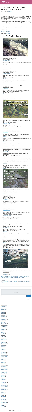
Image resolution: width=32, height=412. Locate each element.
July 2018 (2, 375)
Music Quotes (5, 127)
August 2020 (3, 345)
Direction (4, 136)
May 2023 (3, 312)
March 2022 (3, 322)
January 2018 (3, 383)
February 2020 (3, 352)
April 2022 (3, 320)
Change (4, 168)
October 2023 (3, 306)
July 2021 (2, 330)
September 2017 (4, 389)
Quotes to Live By (6, 272)
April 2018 (3, 379)
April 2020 (3, 349)
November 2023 (4, 305)
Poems (9, 276)
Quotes (5, 274)
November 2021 (4, 325)
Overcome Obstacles (6, 210)
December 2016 (4, 402)
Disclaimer (7, 277)
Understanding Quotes (7, 215)
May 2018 (2, 378)
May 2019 (3, 362)
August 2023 (3, 309)
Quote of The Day (22, 276)
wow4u (3, 1)
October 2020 (3, 342)
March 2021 (3, 336)
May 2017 (2, 395)
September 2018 (4, 372)
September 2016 (4, 403)
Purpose (4, 242)
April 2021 (3, 335)
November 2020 (4, 340)
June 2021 (3, 332)
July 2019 (2, 359)
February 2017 (3, 399)
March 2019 (3, 363)
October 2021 (3, 326)
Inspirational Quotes (6, 60)
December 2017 (4, 385)
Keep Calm (5, 231)
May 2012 (2, 405)
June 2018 (3, 376)
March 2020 (3, 350)
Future (4, 99)
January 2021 (3, 339)
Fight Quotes (5, 132)
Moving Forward (6, 248)
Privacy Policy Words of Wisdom (19, 277)
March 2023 (3, 315)
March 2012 (3, 406)
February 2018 (3, 382)
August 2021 (3, 329)
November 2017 (4, 386)
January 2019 (3, 366)
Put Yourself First (6, 227)
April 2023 (3, 313)
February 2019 (3, 365)
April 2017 (3, 396)
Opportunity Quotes (6, 123)
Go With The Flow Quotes (5, 31)
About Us (3, 277)
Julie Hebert (5, 199)
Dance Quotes (5, 151)
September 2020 (4, 343)
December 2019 (4, 355)
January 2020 (3, 353)
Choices (4, 141)
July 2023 (3, 310)
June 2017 (3, 393)
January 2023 (3, 316)
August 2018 (3, 373)
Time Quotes (5, 88)
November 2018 (4, 369)
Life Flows (5, 163)
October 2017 (3, 388)
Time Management (6, 73)
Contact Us (27, 276)
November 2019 (4, 356)
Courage (4, 156)
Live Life (4, 219)
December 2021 (4, 323)
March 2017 (3, 398)
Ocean (4, 93)
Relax (4, 204)
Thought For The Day (14, 276)
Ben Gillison (8, 33)
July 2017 (2, 392)
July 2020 (3, 346)
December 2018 (4, 368)
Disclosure (11, 277)
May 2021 (2, 333)
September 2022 (4, 319)
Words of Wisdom (4, 276)
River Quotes (5, 78)
